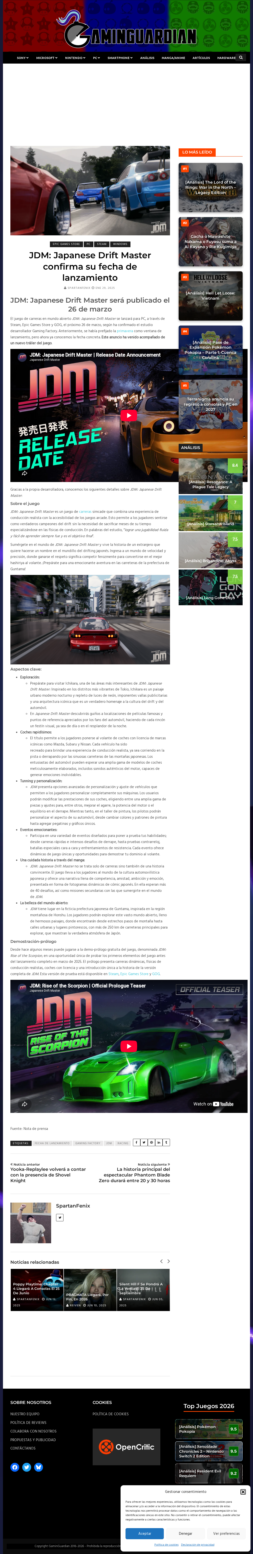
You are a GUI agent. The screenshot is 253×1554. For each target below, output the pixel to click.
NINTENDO (74, 58)
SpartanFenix (79, 288)
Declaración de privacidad (197, 1544)
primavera (125, 331)
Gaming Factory (88, 1143)
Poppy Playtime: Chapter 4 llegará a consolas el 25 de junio (36, 1288)
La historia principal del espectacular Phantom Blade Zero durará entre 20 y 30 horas (134, 1173)
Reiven (75, 1305)
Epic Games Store (134, 974)
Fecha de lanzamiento (52, 1143)
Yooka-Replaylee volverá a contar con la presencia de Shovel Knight (48, 1173)
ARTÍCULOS (201, 58)
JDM (109, 1143)
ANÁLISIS (147, 58)
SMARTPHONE (119, 58)
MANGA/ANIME (173, 58)
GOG (156, 974)
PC (95, 58)
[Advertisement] (126, 108)
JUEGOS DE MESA (126, 69)
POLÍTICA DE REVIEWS (28, 1423)
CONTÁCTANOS (23, 1448)
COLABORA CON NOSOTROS (33, 1431)
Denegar (185, 1534)
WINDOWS (120, 244)
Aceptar (144, 1534)
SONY (21, 58)
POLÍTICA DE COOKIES (111, 1414)
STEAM (101, 244)
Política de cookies (166, 1544)
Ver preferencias (226, 1534)
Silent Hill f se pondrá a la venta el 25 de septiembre (141, 1288)
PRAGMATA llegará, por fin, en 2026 (87, 1297)
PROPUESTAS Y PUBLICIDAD (33, 1440)
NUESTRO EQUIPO (25, 1414)
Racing (123, 1143)
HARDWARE (226, 58)
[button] (243, 1491)
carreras (85, 512)
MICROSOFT (45, 58)
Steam (113, 974)
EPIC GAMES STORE (66, 244)
